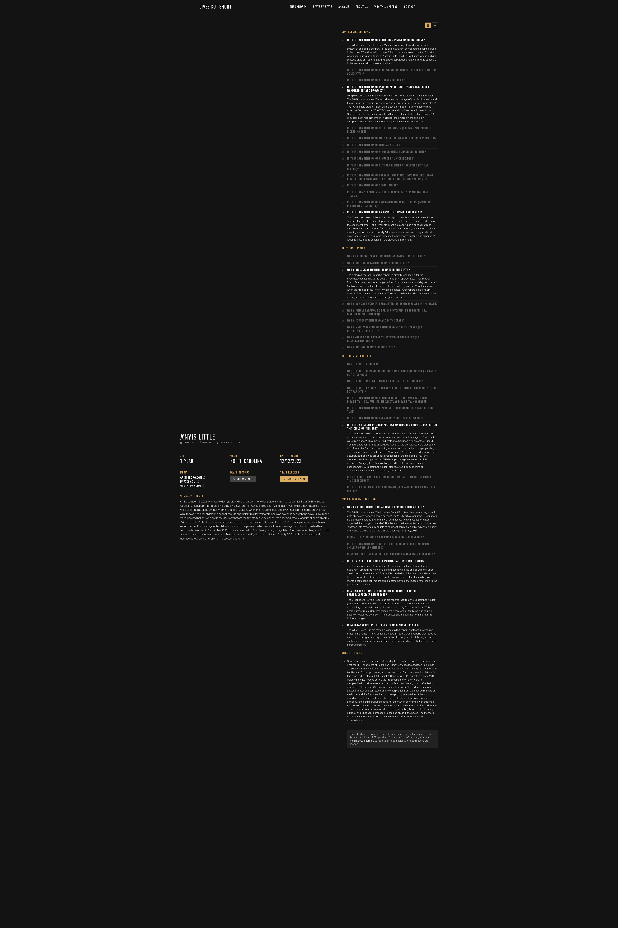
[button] (187, 442)
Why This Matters (386, 7)
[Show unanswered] (428, 25)
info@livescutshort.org (362, 740)
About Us (362, 7)
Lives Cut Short (216, 6)
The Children (298, 7)
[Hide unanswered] (435, 25)
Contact (409, 7)
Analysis (343, 7)
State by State (322, 7)
